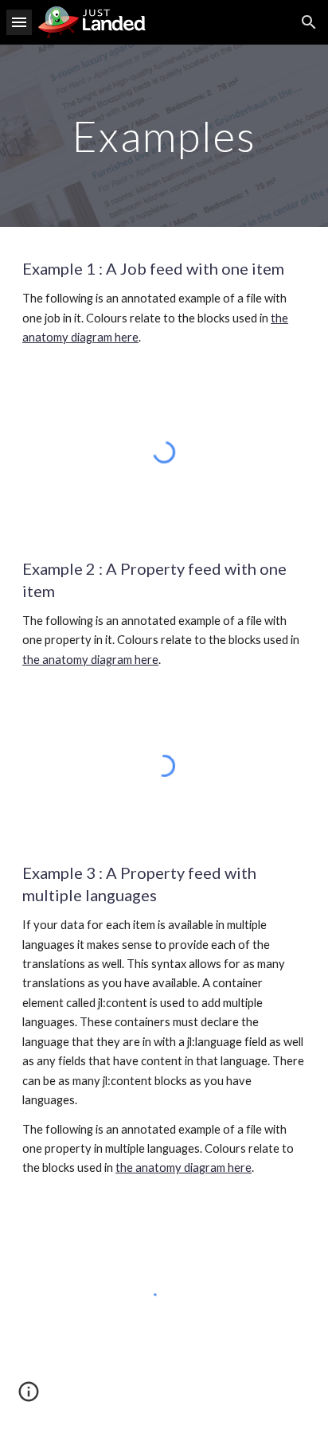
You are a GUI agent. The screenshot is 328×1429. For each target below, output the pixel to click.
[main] (164, 135)
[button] (19, 22)
